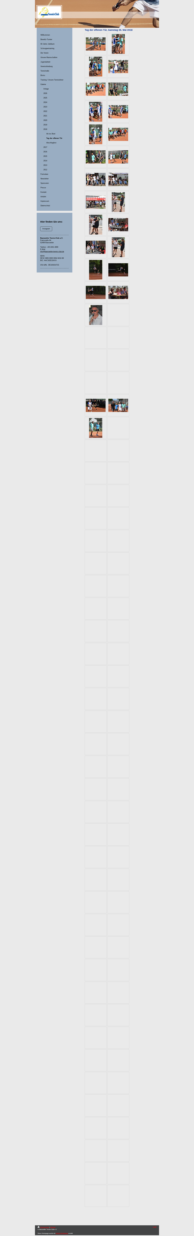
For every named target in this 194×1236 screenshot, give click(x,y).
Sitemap (52, 1227)
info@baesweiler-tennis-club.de (52, 252)
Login (154, 1227)
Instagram (46, 229)
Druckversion (44, 1227)
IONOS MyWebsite (62, 1233)
